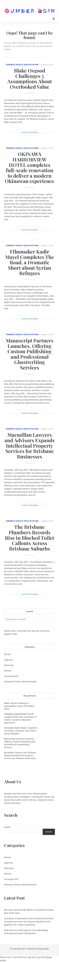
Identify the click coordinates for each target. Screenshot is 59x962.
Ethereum (9, 665)
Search (7, 827)
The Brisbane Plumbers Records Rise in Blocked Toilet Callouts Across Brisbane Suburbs (29, 537)
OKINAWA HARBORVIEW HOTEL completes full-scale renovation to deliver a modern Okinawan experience (29, 167)
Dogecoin (8, 660)
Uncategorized (11, 676)
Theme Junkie (43, 949)
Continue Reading (29, 132)
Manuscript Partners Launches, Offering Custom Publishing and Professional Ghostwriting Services (29, 354)
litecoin (7, 671)
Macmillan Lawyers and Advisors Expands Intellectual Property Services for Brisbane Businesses (30, 445)
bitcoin (7, 654)
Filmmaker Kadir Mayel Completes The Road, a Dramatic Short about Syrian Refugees (29, 262)
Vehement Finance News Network (22, 65)
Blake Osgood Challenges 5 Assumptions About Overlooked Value (29, 78)
